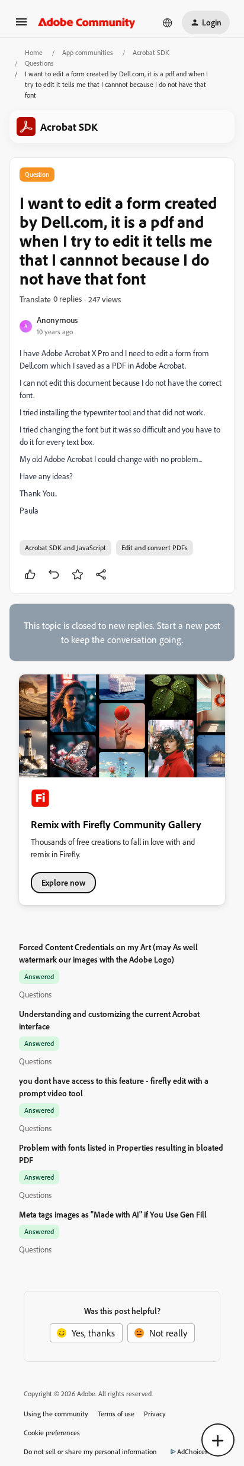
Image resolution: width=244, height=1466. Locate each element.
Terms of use (116, 1413)
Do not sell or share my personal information (90, 1451)
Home (34, 52)
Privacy (155, 1413)
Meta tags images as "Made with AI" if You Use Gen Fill (113, 1214)
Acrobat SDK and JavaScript (65, 547)
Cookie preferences (52, 1432)
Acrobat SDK (151, 52)
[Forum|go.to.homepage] (87, 22)
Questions (39, 63)
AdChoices (192, 1451)
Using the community (56, 1413)
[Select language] (167, 22)
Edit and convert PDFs (154, 547)
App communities (87, 52)
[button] (21, 25)
